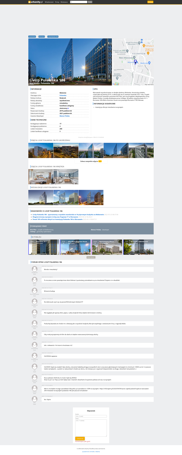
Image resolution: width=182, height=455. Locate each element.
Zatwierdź (80, 439)
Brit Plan (33, 230)
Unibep (32, 231)
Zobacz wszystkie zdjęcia (90, 161)
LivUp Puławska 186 (53, 36)
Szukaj (90, 2)
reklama (97, 451)
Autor (77, 414)
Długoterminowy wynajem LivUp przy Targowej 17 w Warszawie (55, 217)
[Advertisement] (91, 19)
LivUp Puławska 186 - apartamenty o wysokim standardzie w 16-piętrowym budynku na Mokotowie (68, 214)
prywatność (85, 451)
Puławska (63, 95)
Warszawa (41, 36)
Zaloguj (150, 2)
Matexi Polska (65, 116)
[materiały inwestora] (91, 197)
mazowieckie (32, 36)
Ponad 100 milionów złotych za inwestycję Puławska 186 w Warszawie (57, 219)
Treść (77, 418)
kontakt (92, 451)
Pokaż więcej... (91, 257)
